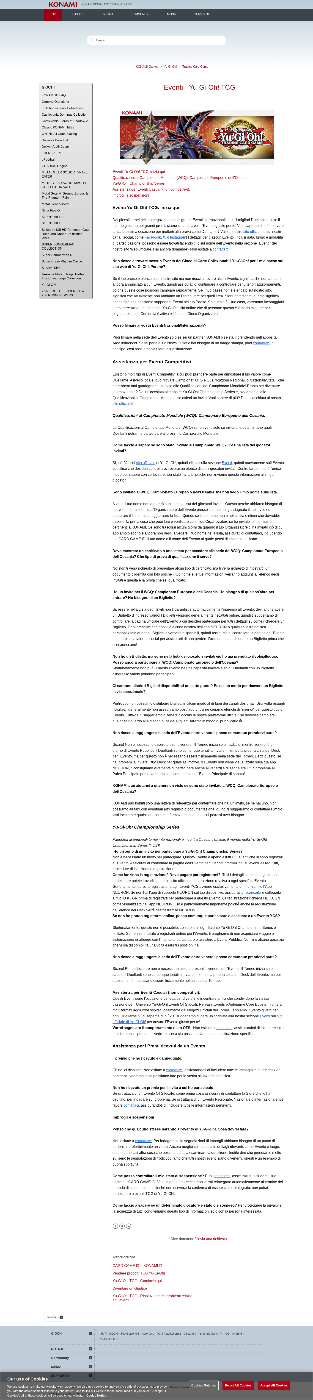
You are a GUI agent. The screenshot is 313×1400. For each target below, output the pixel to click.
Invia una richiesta (212, 1239)
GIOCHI (77, 14)
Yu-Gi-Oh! (170, 66)
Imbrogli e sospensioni (131, 195)
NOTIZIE (108, 14)
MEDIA (171, 14)
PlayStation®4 (130, 1333)
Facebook (153, 237)
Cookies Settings (203, 1385)
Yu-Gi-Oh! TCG (109, 1339)
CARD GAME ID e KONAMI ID (137, 1266)
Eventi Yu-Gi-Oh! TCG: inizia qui (139, 172)
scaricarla (253, 892)
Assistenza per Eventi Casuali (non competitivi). (151, 189)
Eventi (227, 463)
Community (140, 14)
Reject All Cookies (238, 1385)
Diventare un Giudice (130, 1288)
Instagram (178, 237)
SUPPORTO (202, 14)
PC (159, 1333)
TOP (53, 14)
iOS (227, 1333)
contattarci (221, 249)
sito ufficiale (253, 232)
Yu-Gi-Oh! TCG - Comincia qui (137, 1281)
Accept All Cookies (274, 1385)
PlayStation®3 (172, 1333)
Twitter (122, 1226)
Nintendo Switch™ (210, 1333)
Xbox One (148, 1333)
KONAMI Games (147, 66)
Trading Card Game (195, 66)
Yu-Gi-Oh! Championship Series (139, 183)
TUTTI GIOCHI (109, 1333)
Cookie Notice (96, 1395)
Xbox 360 (190, 1333)
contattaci (131, 1105)
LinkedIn (129, 1226)
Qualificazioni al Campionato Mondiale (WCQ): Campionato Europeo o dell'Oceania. (181, 178)
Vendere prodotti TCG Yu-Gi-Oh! (139, 1273)
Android (237, 1333)
